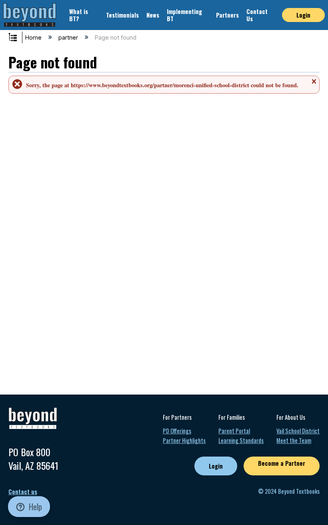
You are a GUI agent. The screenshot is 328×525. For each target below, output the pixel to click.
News (152, 15)
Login (303, 15)
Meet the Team (293, 440)
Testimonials (122, 15)
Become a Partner (281, 463)
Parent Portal (234, 431)
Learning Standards (241, 440)
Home (34, 37)
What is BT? (78, 14)
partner (69, 37)
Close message (314, 84)
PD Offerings (177, 431)
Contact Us (257, 14)
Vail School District (298, 431)
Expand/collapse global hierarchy (18, 37)
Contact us (22, 491)
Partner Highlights (184, 440)
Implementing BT (184, 14)
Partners (227, 15)
